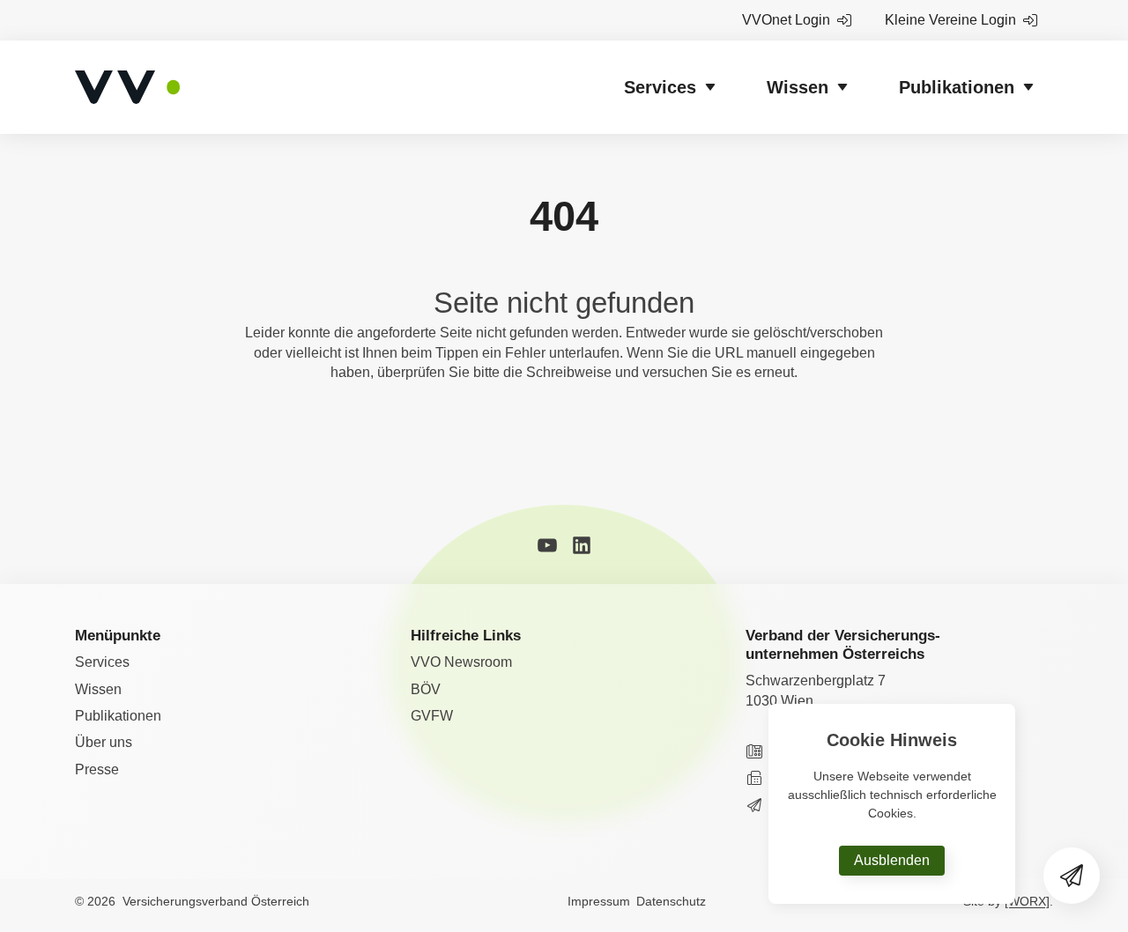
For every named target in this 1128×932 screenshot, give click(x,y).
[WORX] (1027, 901)
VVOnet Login (786, 19)
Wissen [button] (797, 87)
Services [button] (660, 87)
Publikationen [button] (956, 87)
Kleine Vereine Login (950, 19)
